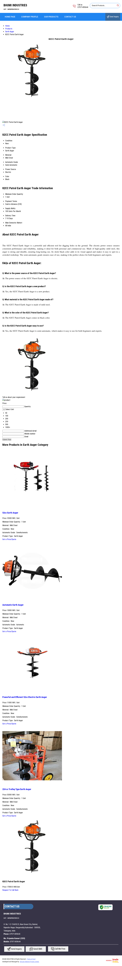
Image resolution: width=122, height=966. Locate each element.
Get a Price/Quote (9, 539)
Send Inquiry (114, 17)
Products (8, 29)
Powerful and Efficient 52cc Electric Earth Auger (24, 697)
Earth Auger (9, 31)
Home (7, 26)
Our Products (51, 17)
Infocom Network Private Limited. (29, 962)
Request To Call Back (10, 890)
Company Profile (29, 17)
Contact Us (70, 17)
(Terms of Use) (31, 959)
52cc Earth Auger (10, 512)
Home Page (10, 17)
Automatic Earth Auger (13, 605)
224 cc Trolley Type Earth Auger (16, 789)
